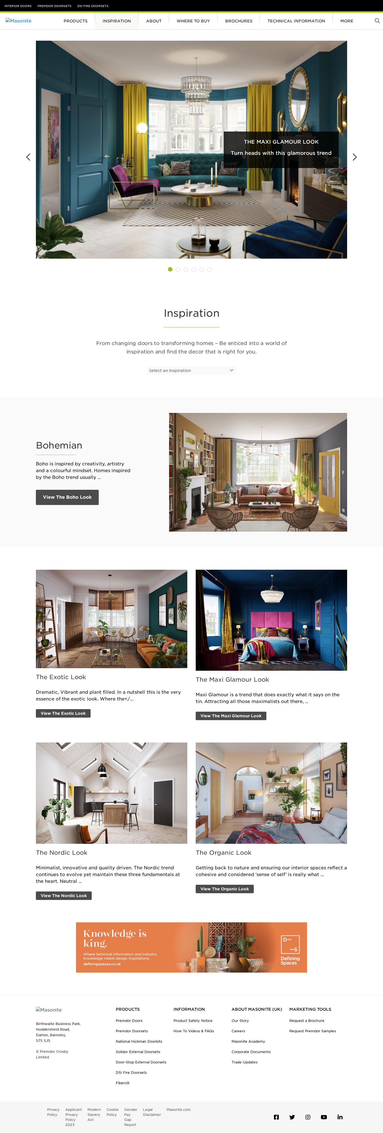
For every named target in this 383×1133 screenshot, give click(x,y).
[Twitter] (292, 1117)
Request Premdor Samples (312, 1031)
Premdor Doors (129, 1021)
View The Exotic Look (63, 713)
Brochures (238, 21)
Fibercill (122, 1083)
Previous (30, 157)
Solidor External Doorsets (138, 1052)
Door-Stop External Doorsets (141, 1062)
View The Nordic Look (64, 895)
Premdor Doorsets (54, 6)
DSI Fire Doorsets (93, 6)
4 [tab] (194, 269)
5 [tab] (201, 269)
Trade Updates (244, 1062)
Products (75, 21)
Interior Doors (18, 6)
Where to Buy (193, 21)
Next (353, 157)
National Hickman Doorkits (139, 1041)
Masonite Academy (248, 1041)
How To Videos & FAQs (194, 1031)
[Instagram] (308, 1117)
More (346, 21)
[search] (377, 21)
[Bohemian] (258, 472)
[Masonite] (31, 21)
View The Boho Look (67, 497)
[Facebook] (276, 1117)
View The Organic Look (224, 889)
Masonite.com (179, 1109)
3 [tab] (186, 269)
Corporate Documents (251, 1052)
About (153, 21)
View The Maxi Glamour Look (231, 716)
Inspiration (117, 21)
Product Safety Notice (193, 1021)
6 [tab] (209, 269)
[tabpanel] (191, 150)
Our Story (240, 1021)
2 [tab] (178, 269)
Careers (238, 1031)
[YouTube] (324, 1117)
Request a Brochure (306, 1021)
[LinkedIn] (340, 1117)
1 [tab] (170, 269)
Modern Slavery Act (94, 1114)
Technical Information (296, 21)
